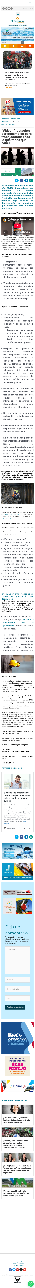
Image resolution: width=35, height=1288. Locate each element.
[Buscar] (22, 42)
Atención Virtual (12, 512)
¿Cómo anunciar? (18, 1261)
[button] (18, 14)
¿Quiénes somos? (18, 1263)
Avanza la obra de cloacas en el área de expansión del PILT (16, 75)
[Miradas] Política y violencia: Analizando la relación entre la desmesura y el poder (16, 1117)
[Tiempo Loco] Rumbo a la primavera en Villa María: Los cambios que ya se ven (16, 1191)
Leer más (8, 85)
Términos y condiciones (18, 1259)
